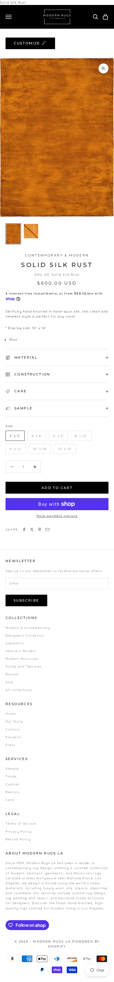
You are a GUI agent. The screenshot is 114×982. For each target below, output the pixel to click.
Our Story (14, 721)
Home (11, 714)
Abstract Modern (21, 651)
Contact (13, 729)
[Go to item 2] (31, 231)
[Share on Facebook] (24, 529)
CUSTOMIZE (27, 43)
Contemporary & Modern (57, 255)
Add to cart (57, 488)
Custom (12, 784)
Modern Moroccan (22, 659)
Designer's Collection (25, 635)
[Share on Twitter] (32, 529)
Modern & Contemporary (28, 628)
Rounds (12, 674)
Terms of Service (21, 823)
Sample (12, 769)
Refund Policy (18, 839)
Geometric (15, 643)
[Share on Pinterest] (39, 529)
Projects (13, 737)
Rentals (12, 792)
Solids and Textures (24, 666)
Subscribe (26, 600)
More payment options (57, 516)
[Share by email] (47, 529)
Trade (11, 776)
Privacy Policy (19, 831)
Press (10, 745)
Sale (10, 682)
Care (10, 800)
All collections (19, 690)
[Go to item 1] (13, 233)
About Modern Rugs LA (34, 853)
